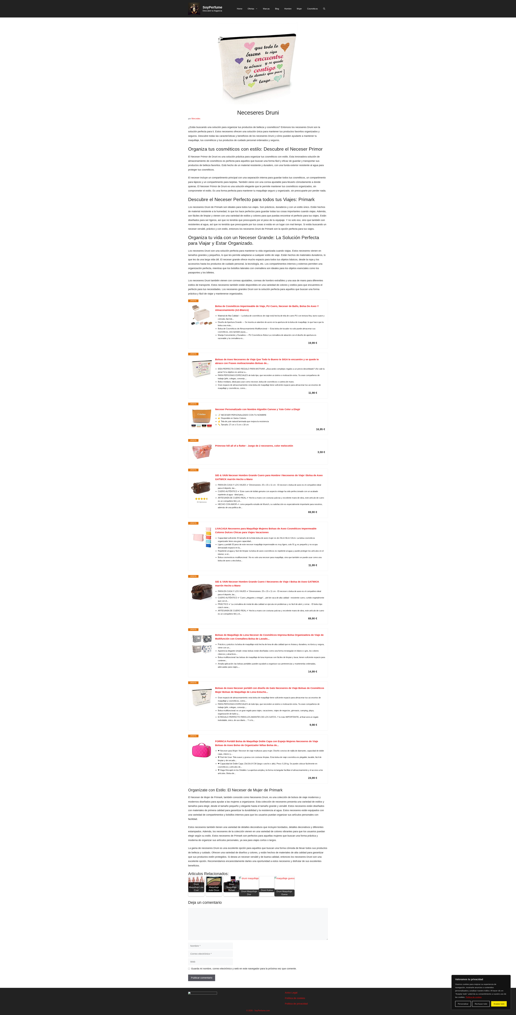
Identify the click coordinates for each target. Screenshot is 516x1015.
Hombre (287, 9)
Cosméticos (312, 9)
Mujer (299, 9)
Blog (277, 9)
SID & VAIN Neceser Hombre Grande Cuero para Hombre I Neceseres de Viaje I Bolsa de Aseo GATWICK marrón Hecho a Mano (269, 477)
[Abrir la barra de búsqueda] (324, 9)
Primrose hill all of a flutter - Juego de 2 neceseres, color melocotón (254, 445)
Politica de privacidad (296, 1003)
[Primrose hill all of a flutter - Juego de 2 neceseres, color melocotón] (201, 452)
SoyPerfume (212, 7)
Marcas (266, 9)
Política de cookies (474, 997)
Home (239, 9)
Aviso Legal (291, 992)
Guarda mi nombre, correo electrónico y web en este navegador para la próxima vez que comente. (244, 968)
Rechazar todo (481, 1004)
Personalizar (463, 1004)
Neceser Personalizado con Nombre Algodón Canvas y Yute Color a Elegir (257, 409)
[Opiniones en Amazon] (201, 498)
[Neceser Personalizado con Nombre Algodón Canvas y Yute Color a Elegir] (201, 418)
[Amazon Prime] (321, 343)
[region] (481, 992)
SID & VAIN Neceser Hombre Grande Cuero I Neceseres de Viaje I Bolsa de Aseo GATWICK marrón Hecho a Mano (267, 583)
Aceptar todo (499, 1004)
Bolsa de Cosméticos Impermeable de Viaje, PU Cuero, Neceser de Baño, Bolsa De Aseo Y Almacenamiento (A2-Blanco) (267, 308)
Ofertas (251, 9)
